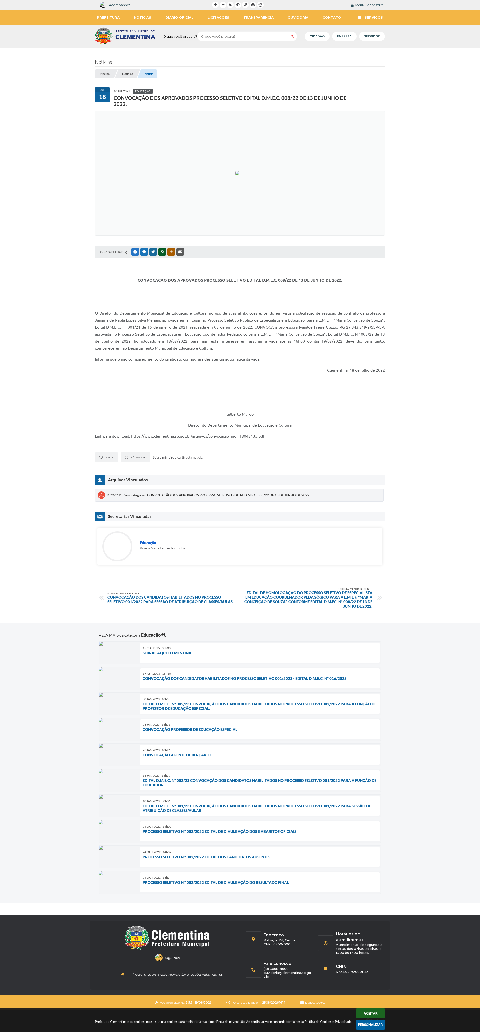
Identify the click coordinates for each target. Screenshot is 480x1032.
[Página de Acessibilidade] (260, 5)
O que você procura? (180, 36)
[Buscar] (292, 36)
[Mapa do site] (253, 5)
